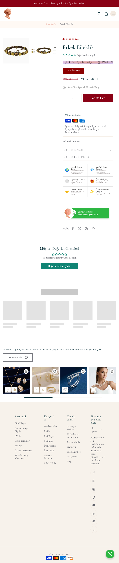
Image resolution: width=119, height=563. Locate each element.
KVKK (18, 436)
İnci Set (47, 431)
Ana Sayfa (51, 24)
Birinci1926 (63, 554)
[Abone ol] (100, 430)
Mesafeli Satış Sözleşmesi (21, 457)
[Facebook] (93, 473)
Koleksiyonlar (50, 426)
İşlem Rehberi (74, 452)
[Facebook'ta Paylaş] (72, 228)
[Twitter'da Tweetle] (79, 228)
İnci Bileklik (49, 446)
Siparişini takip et (71, 428)
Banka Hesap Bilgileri (21, 430)
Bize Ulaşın (20, 423)
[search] (99, 14)
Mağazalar (72, 457)
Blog (69, 461)
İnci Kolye (49, 436)
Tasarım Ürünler (48, 457)
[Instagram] (93, 489)
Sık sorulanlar (74, 442)
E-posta (94, 430)
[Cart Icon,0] (106, 14)
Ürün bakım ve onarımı (73, 436)
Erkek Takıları (50, 463)
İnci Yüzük (49, 451)
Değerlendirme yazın (59, 266)
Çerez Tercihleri (22, 441)
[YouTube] (93, 505)
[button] (69, 55)
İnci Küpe (48, 441)
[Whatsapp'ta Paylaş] (93, 228)
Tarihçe (18, 446)
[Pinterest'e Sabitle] (86, 228)
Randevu (71, 447)
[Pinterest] (93, 481)
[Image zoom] (16, 51)
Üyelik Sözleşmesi (23, 450)
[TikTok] (93, 497)
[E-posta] (93, 521)
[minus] (66, 98)
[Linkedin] (93, 513)
